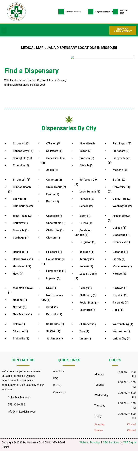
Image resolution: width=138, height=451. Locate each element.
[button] (4, 30)
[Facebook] (6, 425)
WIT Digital (129, 442)
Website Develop (89, 442)
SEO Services (111, 442)
